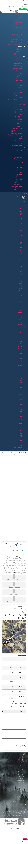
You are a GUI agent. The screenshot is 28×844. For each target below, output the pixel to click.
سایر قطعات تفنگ (18, 94)
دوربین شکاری (18, 20)
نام (25, 731)
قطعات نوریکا (19, 80)
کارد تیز (7, 568)
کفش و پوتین (19, 59)
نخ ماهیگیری (19, 47)
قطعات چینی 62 (18, 90)
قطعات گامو (19, 73)
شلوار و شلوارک (18, 61)
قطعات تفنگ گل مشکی (16, 97)
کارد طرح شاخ (9, 570)
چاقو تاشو (20, 30)
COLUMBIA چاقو (21, 562)
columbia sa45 (12, 560)
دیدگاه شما (23, 713)
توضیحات (20, 606)
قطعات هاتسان (18, 88)
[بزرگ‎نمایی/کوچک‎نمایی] (18, 841)
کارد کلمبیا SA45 (10, 572)
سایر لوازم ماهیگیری (17, 54)
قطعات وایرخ (19, 78)
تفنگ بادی (20, 17)
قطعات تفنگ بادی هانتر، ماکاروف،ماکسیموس (11, 99)
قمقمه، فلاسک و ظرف (16, 39)
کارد (20, 568)
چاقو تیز (9, 562)
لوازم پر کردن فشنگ (17, 34)
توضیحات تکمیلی (18, 608)
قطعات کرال (19, 75)
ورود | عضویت (14, 828)
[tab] (12, 606)
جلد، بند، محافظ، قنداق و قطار (15, 44)
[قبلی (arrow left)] (27, 843)
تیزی (16, 562)
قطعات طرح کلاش (17, 92)
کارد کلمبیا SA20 (19, 572)
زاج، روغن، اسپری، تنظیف (16, 42)
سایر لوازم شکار (18, 22)
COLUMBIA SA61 (21, 560)
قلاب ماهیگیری (18, 53)
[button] (27, 2)
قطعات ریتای (19, 83)
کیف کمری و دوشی (17, 27)
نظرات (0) (19, 609)
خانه (25, 452)
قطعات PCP (19, 87)
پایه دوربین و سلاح (18, 25)
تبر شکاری (19, 32)
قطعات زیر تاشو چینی (17, 95)
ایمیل (24, 737)
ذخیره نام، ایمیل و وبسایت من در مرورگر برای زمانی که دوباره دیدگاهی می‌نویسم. (15, 745)
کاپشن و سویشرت (17, 66)
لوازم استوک (22, 100)
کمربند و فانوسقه (18, 63)
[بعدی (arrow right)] (24, 843)
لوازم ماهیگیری (21, 46)
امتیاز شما (23, 709)
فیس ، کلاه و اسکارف (17, 68)
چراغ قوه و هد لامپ (17, 37)
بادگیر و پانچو (19, 58)
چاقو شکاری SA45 (18, 563)
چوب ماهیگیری (18, 51)
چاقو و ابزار (19, 36)
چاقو (13, 562)
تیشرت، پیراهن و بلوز (17, 70)
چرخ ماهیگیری (18, 49)
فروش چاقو (17, 567)
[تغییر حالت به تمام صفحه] (21, 841)
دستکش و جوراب (18, 65)
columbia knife (6, 558)
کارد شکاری (19, 29)
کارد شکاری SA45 (18, 570)
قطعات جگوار (19, 85)
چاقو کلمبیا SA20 (18, 565)
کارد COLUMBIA (14, 568)
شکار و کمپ (22, 13)
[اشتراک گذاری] (24, 841)
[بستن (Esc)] (27, 841)
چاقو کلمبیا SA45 (9, 565)
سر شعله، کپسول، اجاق (16, 41)
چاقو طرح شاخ (9, 563)
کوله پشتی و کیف (18, 24)
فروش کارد (10, 567)
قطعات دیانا (19, 76)
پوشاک (23, 56)
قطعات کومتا (19, 82)
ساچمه (20, 15)
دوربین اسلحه (19, 18)
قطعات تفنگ (22, 71)
